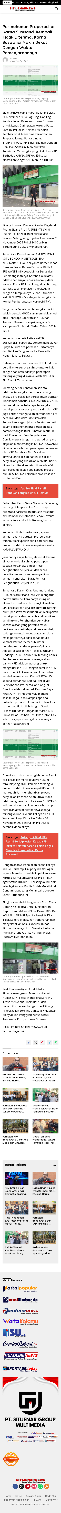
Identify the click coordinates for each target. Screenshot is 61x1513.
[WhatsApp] (40, 1487)
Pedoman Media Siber (16, 1499)
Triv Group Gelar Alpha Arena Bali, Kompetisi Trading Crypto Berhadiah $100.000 (15, 1191)
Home (8, 1496)
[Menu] (5, 9)
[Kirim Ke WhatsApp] (55, 1042)
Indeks (18, 1496)
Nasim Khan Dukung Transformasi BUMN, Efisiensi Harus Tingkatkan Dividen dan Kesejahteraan (14, 1077)
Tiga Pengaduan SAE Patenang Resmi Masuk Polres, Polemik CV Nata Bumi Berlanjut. (45, 1077)
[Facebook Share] (28, 1042)
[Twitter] (21, 1487)
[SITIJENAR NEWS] (22, 9)
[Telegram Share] (49, 1042)
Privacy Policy (34, 1496)
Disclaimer (52, 1499)
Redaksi (13, 58)
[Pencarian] (56, 9)
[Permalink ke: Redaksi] (5, 59)
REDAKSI (37, 1499)
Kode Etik (50, 1496)
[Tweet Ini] (35, 1042)
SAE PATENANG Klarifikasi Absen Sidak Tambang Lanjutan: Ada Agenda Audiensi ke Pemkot (45, 1108)
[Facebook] (15, 1487)
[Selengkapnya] (54, 1165)
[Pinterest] (27, 1487)
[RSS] (46, 1487)
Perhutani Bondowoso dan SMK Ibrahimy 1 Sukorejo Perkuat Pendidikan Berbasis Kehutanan (15, 1108)
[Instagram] (34, 1487)
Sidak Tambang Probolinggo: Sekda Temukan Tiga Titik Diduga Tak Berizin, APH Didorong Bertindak (44, 1139)
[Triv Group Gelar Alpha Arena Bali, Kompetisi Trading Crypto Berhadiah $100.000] (16, 1178)
